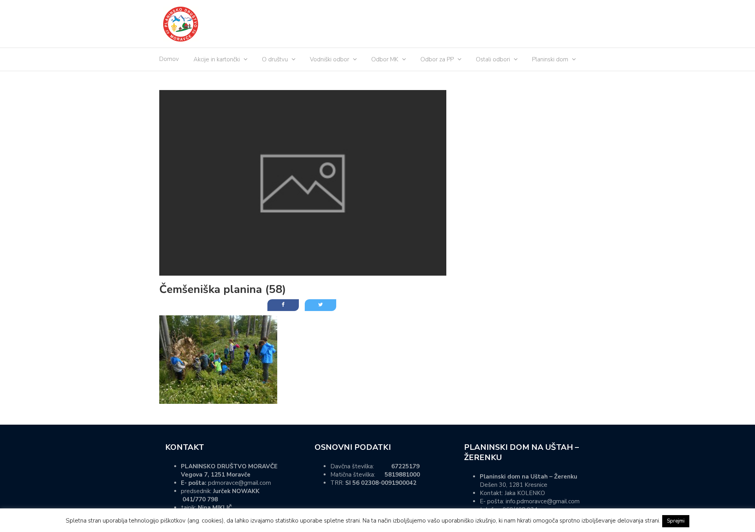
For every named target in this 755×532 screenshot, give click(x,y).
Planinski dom (550, 59)
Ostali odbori (493, 59)
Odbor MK (384, 59)
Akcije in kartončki (216, 59)
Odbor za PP (437, 59)
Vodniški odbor (329, 59)
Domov (169, 59)
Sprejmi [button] (676, 521)
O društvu (275, 59)
